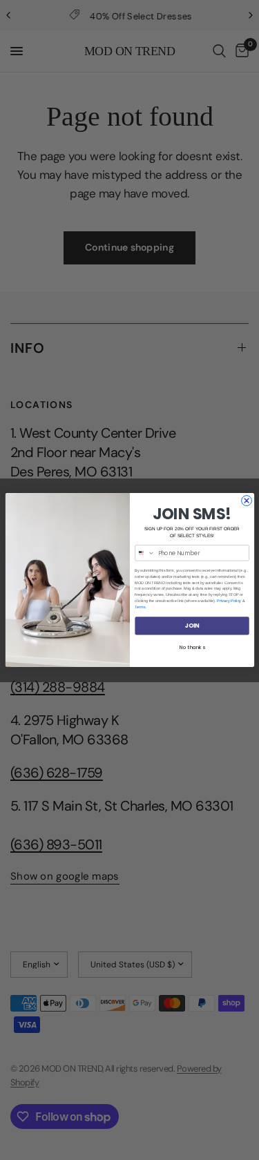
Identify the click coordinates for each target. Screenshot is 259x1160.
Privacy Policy (229, 601)
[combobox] (144, 553)
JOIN (191, 625)
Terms (140, 607)
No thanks (191, 647)
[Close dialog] (246, 501)
